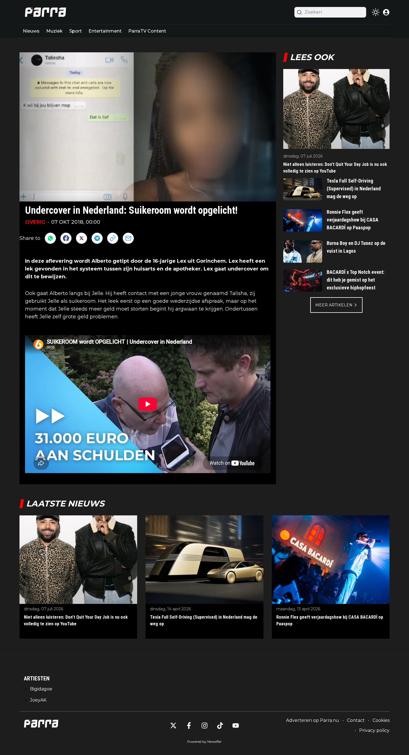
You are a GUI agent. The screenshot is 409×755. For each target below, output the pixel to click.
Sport (75, 31)
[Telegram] (97, 238)
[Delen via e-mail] (128, 238)
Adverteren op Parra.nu (312, 720)
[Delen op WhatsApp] (50, 238)
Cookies (381, 720)
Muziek (54, 31)
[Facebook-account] (189, 725)
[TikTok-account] (220, 725)
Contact (356, 720)
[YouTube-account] (235, 725)
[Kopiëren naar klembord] (112, 238)
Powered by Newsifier (204, 741)
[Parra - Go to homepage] (44, 12)
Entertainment (105, 31)
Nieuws (31, 31)
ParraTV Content (147, 31)
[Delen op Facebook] (66, 238)
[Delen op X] (81, 238)
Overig (35, 222)
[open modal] (386, 12)
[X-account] (173, 725)
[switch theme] (376, 12)
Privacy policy (374, 730)
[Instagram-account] (204, 725)
